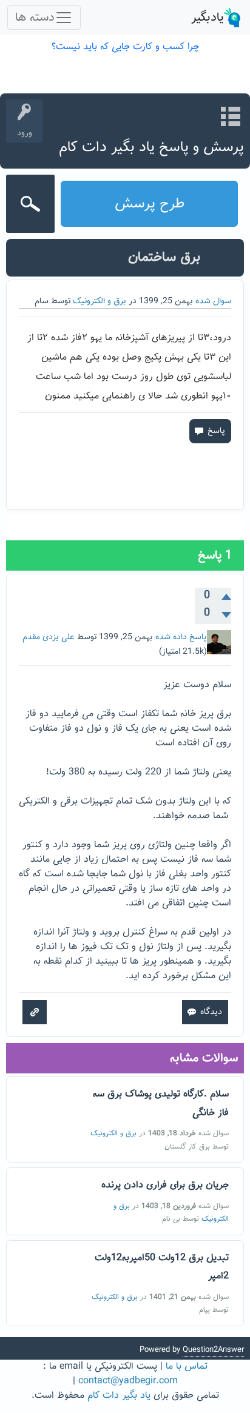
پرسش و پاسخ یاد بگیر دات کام (151, 147)
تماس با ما (187, 1366)
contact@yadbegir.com (128, 1381)
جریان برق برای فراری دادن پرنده (165, 1185)
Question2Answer (213, 1350)
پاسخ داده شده (181, 637)
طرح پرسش (149, 203)
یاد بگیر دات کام (118, 1395)
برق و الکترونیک (99, 301)
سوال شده (213, 301)
